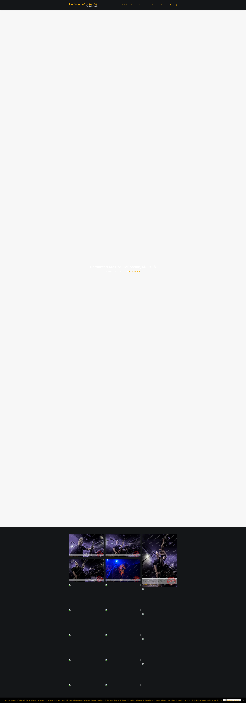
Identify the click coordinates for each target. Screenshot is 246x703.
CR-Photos (162, 5)
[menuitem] (125, 5)
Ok (224, 700)
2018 (122, 271)
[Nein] (244, 700)
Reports (133, 5)
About (153, 5)
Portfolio (125, 5)
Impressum (143, 5)
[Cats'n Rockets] (83, 5)
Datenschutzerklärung (233, 700)
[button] (170, 5)
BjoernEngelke (134, 271)
